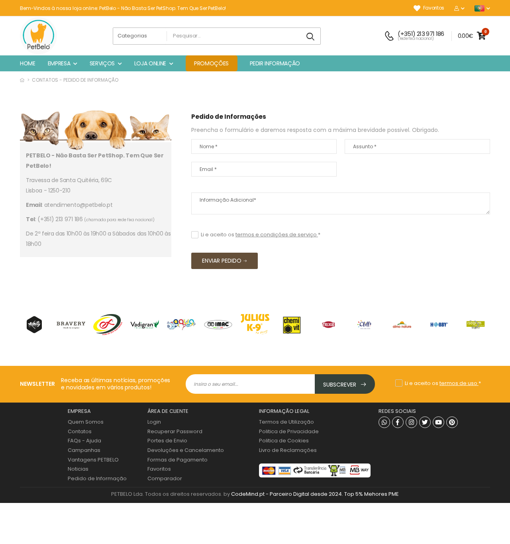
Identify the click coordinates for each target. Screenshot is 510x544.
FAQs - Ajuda (84, 440)
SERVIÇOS (102, 63)
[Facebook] (398, 422)
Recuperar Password (174, 431)
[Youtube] (438, 422)
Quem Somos (86, 422)
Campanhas (84, 450)
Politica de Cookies (284, 440)
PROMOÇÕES (211, 63)
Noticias (78, 469)
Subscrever (340, 385)
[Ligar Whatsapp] (384, 422)
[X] (425, 422)
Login (154, 422)
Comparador (164, 478)
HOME (27, 63)
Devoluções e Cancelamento (185, 450)
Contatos (80, 431)
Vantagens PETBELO (93, 459)
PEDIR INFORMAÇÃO (275, 63)
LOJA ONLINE (150, 63)
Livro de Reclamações (288, 450)
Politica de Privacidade (289, 431)
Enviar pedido (221, 261)
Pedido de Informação (97, 478)
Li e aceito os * (260, 234)
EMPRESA (59, 63)
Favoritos (433, 8)
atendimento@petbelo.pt (78, 205)
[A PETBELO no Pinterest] (452, 422)
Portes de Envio (167, 440)
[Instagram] (411, 422)
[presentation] (34, 324)
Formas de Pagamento (177, 459)
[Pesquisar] (310, 37)
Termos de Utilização (286, 422)
